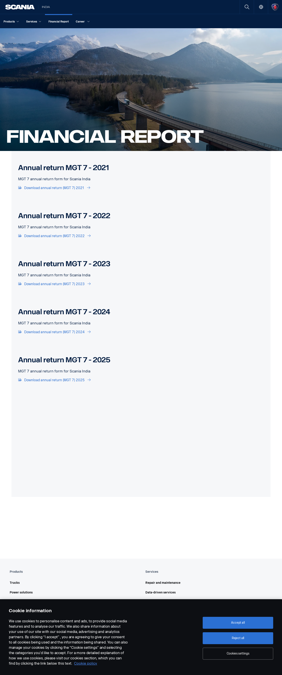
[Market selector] (261, 7)
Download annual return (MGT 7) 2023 (54, 284)
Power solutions (21, 592)
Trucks (15, 583)
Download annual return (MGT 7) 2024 (54, 332)
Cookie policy (85, 663)
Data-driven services (160, 592)
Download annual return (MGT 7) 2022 (54, 236)
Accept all (238, 623)
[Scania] (20, 7)
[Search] (247, 7)
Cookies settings (238, 653)
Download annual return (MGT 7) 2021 (54, 188)
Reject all (238, 638)
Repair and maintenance (162, 583)
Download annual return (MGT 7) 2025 (54, 380)
